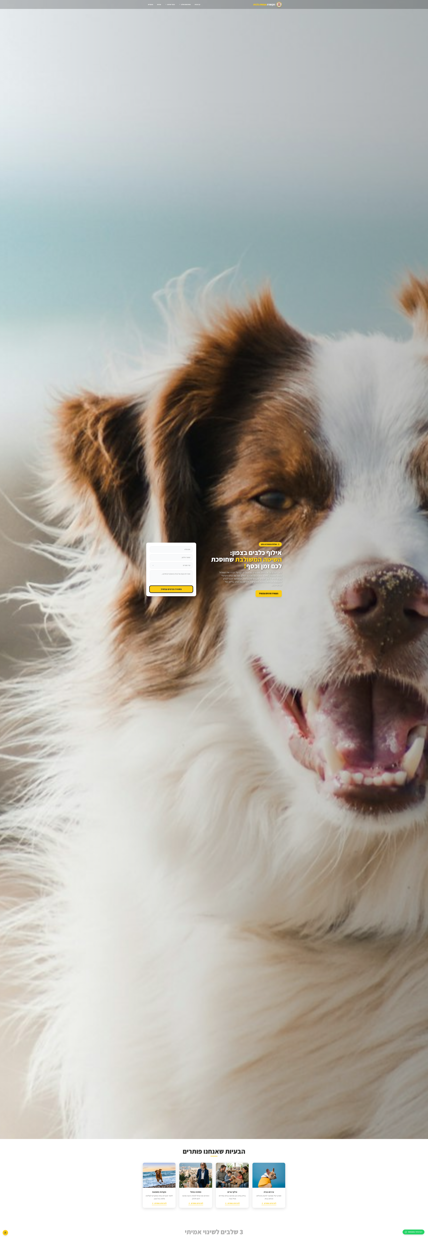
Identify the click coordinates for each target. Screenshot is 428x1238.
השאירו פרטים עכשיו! (171, 589)
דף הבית (197, 4)
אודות (159, 4)
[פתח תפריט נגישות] (5, 1232)
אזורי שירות (171, 4)
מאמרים (150, 4)
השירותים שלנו (186, 4)
